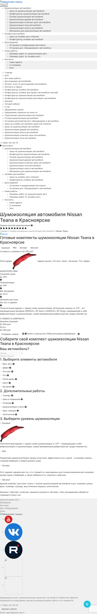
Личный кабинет (12, 104)
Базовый (6, 423)
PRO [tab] (15, 248)
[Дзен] (13, 585)
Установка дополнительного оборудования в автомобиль (32, 121)
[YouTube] (8, 519)
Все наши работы (13, 78)
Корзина (8, 101)
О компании (15, 65)
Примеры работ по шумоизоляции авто (28, 53)
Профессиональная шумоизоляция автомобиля (31, 231)
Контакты (9, 59)
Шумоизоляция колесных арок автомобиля (29, 22)
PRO (4, 451)
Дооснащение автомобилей (18, 81)
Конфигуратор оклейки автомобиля (26, 39)
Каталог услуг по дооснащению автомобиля (25, 84)
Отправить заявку (10, 334)
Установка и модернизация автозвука (27, 45)
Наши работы (11, 51)
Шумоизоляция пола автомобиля (25, 25)
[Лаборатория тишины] (48, 1)
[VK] (13, 532)
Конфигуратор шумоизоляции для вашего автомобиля (30, 98)
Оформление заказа (14, 109)
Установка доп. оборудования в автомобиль (30, 48)
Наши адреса (15, 62)
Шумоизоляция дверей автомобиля (26, 19)
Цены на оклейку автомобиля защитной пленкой (28, 124)
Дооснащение (11, 42)
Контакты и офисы (13, 87)
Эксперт (6, 465)
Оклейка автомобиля (15, 33)
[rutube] (13, 549)
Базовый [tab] (6, 248)
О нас (7, 107)
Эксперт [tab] (23, 248)
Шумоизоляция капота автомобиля (26, 28)
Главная (8, 72)
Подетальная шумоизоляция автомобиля (24, 115)
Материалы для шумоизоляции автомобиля (30, 31)
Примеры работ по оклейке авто (24, 56)
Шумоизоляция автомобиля (18, 8)
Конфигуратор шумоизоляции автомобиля (29, 14)
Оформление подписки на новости (21, 112)
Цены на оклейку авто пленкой (24, 36)
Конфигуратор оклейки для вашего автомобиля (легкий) (31, 92)
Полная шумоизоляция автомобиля (26, 16)
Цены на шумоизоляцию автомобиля (26, 11)
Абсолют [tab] (34, 248)
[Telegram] (13, 567)
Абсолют (6, 480)
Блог (11, 68)
